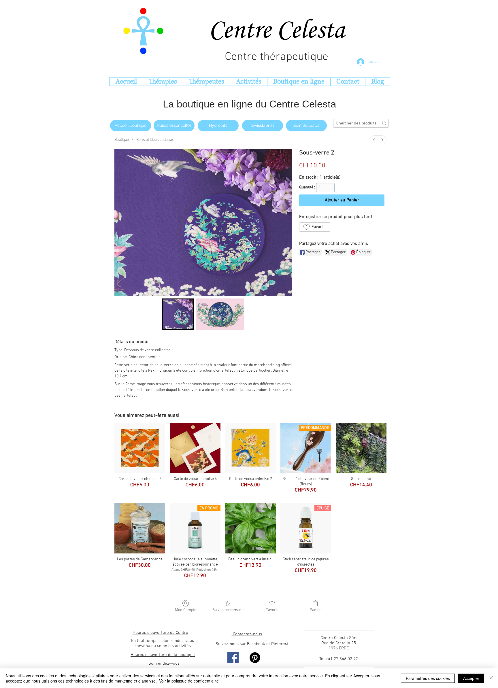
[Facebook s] (233, 657)
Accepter (471, 678)
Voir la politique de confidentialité (189, 681)
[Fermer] (491, 678)
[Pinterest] (255, 657)
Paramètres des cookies (428, 678)
